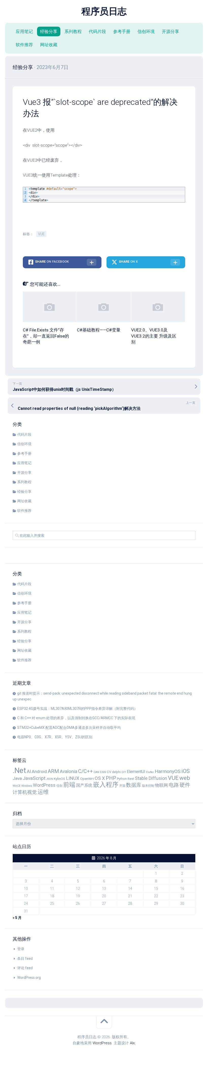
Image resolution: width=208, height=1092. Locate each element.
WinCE (17, 785)
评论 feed (25, 968)
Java (17, 778)
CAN (96, 772)
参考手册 (121, 31)
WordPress (44, 785)
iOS (185, 771)
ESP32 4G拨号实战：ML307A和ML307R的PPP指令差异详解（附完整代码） (77, 709)
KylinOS (59, 779)
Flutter (150, 772)
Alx (132, 1043)
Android (39, 771)
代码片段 (97, 31)
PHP (111, 778)
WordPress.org (29, 978)
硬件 (185, 785)
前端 (69, 784)
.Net (19, 770)
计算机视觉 (25, 792)
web (184, 778)
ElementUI (136, 771)
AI (29, 771)
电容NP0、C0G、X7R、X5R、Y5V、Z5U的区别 (54, 737)
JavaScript (34, 778)
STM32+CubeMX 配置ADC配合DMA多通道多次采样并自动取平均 (69, 728)
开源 (122, 785)
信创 (59, 785)
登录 (20, 949)
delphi (116, 772)
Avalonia (68, 771)
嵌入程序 (105, 784)
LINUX (72, 778)
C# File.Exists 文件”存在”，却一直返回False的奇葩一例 (46, 336)
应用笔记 (24, 31)
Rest (131, 779)
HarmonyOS (168, 771)
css (103, 771)
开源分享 (170, 31)
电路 (174, 785)
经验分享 (48, 31)
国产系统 (84, 785)
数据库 (133, 785)
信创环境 (146, 31)
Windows (26, 785)
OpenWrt (87, 779)
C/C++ (85, 771)
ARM (53, 771)
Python (122, 779)
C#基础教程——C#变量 (98, 329)
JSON (49, 779)
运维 (43, 791)
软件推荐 (24, 44)
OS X (100, 778)
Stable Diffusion (151, 778)
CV (109, 772)
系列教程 (73, 31)
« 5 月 (17, 918)
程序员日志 (104, 11)
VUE (41, 234)
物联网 (161, 785)
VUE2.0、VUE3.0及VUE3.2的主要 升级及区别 (153, 336)
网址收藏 (48, 44)
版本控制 (148, 785)
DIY (124, 772)
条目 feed (25, 958)
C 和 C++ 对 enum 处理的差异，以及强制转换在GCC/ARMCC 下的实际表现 (76, 718)
